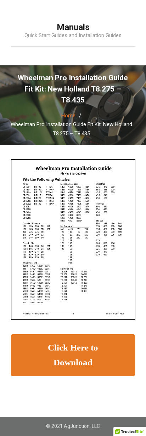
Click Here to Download (73, 355)
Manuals (73, 27)
